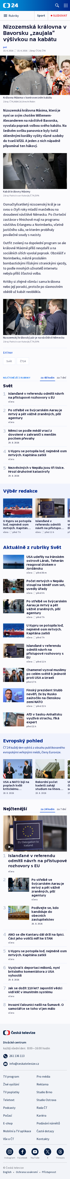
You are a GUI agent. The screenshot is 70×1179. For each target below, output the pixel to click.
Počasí (7, 1115)
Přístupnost (49, 1172)
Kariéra (41, 1115)
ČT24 (23, 361)
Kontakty (43, 1139)
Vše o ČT (8, 1139)
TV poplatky (11, 1092)
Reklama (42, 1084)
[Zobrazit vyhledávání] (57, 5)
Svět (9, 361)
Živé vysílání (11, 1084)
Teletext (9, 1100)
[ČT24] (10, 5)
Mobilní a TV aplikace (17, 1131)
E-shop (8, 1123)
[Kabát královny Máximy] (35, 171)
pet (5, 47)
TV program (11, 1076)
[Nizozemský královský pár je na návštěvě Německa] (35, 317)
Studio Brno (44, 1092)
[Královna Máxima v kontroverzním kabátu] (35, 75)
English (7, 1172)
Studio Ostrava (46, 1100)
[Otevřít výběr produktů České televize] (65, 5)
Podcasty (9, 1108)
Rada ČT (42, 1108)
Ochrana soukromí (27, 1172)
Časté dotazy (45, 1131)
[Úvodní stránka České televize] (19, 1032)
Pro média (43, 1076)
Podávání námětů (48, 1123)
